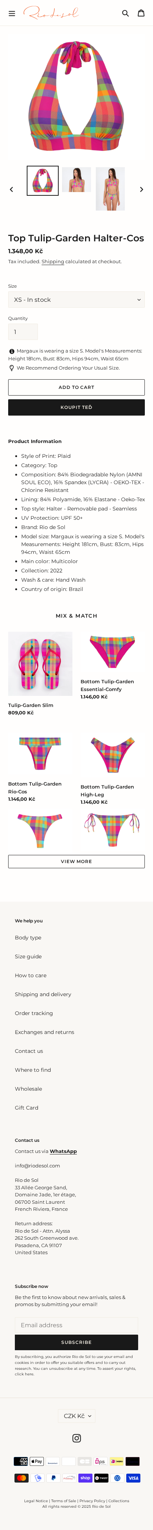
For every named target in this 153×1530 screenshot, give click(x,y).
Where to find (33, 1070)
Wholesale (28, 1088)
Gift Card (26, 1107)
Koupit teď (76, 407)
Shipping (53, 261)
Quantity (18, 318)
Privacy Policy (92, 1500)
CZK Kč (74, 1416)
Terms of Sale (63, 1500)
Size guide (28, 956)
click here (24, 1374)
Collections (118, 1500)
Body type (28, 937)
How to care (30, 975)
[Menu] (12, 12)
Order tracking (34, 1013)
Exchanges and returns (44, 1032)
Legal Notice (36, 1500)
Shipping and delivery (43, 994)
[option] (43, 180)
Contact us (29, 1051)
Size (12, 286)
